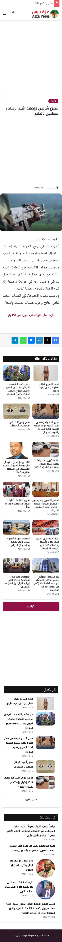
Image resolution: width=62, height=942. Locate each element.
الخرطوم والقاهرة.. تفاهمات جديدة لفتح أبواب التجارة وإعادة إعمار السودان (17, 581)
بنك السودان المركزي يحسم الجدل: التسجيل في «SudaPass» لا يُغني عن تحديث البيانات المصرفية (46, 583)
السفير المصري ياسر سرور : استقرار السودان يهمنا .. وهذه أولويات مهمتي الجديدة (46, 505)
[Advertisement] (31, 55)
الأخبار (53, 101)
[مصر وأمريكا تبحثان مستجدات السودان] (16, 411)
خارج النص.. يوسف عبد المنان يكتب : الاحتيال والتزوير (21, 865)
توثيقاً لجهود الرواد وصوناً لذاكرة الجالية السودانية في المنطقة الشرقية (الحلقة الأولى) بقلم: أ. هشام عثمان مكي (30, 831)
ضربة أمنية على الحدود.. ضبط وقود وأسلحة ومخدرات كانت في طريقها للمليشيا (46, 543)
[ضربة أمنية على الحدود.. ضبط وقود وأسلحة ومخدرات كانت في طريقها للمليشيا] (45, 527)
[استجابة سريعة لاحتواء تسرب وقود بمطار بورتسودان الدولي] (16, 527)
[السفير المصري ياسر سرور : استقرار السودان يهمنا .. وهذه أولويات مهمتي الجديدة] (45, 489)
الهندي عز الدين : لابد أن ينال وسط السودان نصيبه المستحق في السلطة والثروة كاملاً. (16, 467)
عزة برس (52, 188)
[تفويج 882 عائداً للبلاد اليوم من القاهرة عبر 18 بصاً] (16, 489)
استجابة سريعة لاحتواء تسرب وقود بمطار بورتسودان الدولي (18, 542)
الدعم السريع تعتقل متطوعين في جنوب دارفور (49, 387)
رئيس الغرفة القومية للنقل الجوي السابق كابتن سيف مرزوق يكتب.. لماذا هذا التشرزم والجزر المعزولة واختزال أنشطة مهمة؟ (30, 908)
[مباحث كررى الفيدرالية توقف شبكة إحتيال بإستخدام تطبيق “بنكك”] (45, 449)
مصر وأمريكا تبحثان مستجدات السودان (20, 424)
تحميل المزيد (31, 799)
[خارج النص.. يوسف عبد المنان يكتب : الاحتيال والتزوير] (45, 868)
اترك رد (31, 606)
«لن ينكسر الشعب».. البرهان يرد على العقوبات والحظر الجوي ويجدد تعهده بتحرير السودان (17, 389)
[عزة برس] (45, 14)
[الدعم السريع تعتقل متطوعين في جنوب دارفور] (45, 373)
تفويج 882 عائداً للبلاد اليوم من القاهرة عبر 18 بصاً (17, 503)
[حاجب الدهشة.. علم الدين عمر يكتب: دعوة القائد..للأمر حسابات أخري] (45, 889)
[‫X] (47, 340)
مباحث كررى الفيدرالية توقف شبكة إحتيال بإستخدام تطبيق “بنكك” (46, 463)
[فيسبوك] (55, 340)
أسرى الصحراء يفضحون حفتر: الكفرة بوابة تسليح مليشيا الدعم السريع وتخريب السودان (46, 427)
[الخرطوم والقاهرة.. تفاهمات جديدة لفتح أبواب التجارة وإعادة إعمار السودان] (16, 565)
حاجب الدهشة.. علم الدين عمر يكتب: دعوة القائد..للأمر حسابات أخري (18, 887)
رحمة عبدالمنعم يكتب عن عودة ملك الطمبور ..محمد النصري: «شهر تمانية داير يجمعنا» (32, 848)
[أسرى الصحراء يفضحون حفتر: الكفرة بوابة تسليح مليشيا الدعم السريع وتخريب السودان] (45, 411)
